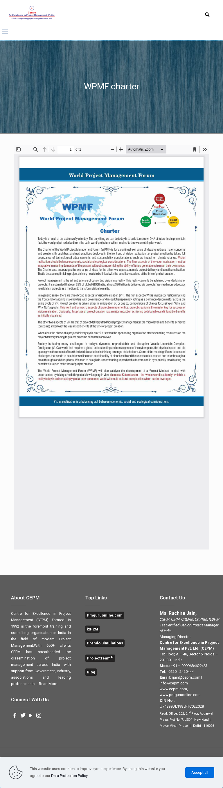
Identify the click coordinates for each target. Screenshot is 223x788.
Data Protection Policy (69, 775)
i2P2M (92, 629)
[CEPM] (32, 13)
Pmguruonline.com (105, 615)
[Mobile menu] (5, 31)
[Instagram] (38, 716)
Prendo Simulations (105, 643)
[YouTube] (31, 716)
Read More (48, 684)
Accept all (199, 772)
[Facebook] (15, 716)
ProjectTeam (100, 658)
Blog (91, 672)
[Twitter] (23, 716)
